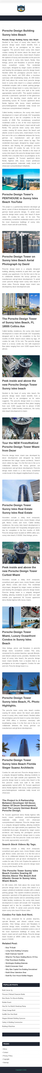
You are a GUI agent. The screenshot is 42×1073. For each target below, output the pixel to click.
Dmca (5, 1049)
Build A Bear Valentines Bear (16, 972)
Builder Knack (6, 1002)
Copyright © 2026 (21, 1070)
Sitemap (6, 1062)
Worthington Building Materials (17, 963)
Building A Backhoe (8, 1026)
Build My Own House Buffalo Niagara (19, 976)
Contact (5, 1052)
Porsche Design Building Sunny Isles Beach (20, 40)
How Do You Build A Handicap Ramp (14, 1006)
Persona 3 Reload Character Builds (13, 994)
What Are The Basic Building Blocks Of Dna (22, 957)
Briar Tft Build (10, 948)
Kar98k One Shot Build (9, 1014)
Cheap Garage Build (8, 1010)
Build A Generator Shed (14, 966)
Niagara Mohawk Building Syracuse (13, 1018)
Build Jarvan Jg (7, 990)
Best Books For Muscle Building (12, 998)
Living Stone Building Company (17, 951)
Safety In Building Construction (12, 1022)
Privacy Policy (8, 1056)
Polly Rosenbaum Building (15, 960)
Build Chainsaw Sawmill (14, 954)
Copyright (6, 1059)
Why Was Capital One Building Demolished (21, 969)
